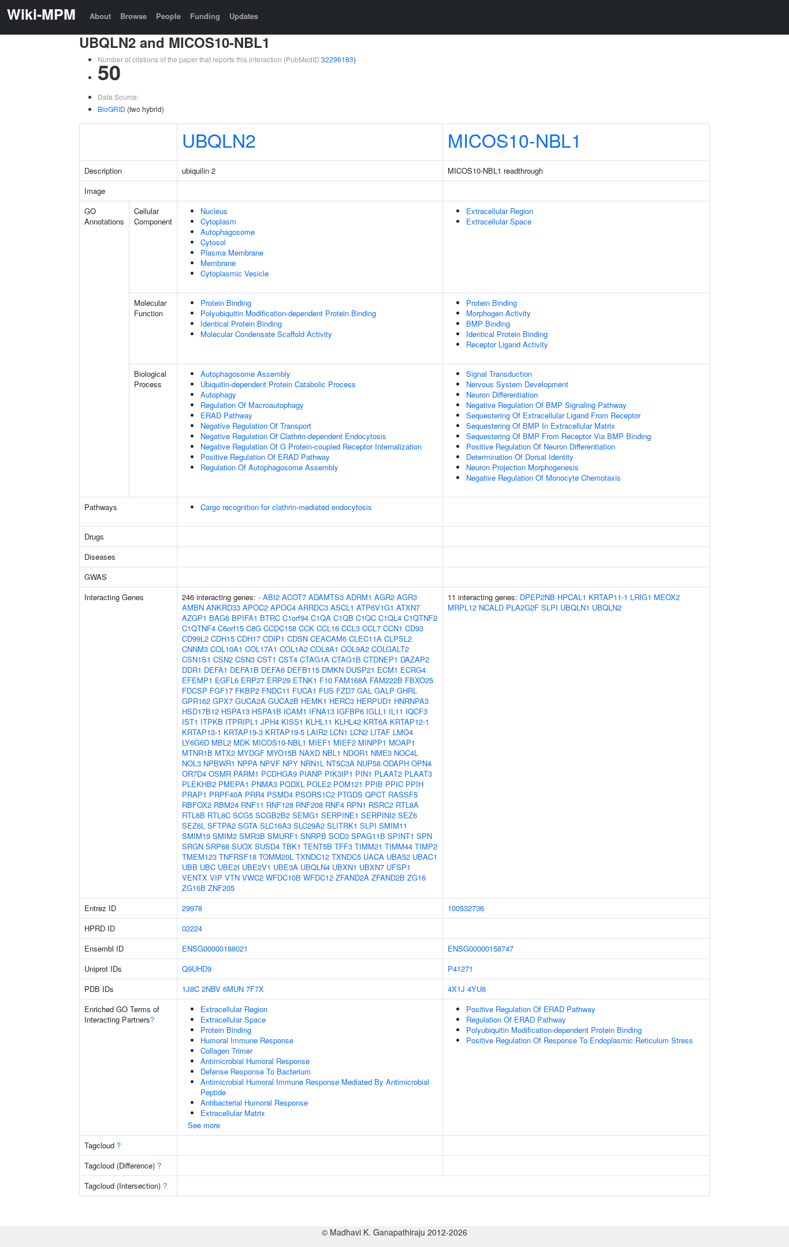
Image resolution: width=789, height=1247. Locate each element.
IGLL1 (376, 711)
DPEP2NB (537, 596)
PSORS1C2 (315, 794)
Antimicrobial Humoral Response (255, 1060)
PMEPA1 (233, 783)
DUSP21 (360, 669)
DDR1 (192, 669)
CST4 (287, 659)
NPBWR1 (219, 763)
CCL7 (371, 628)
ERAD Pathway (226, 415)
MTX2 (225, 752)
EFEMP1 (197, 680)
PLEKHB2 (199, 783)
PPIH (414, 783)
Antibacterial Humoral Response (254, 1102)
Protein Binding (225, 302)
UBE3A (285, 867)
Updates (243, 15)
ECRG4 (413, 669)
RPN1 (356, 804)
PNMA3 (264, 783)
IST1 (190, 721)
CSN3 (245, 659)
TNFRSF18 (237, 856)
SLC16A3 (275, 825)
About (100, 15)
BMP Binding (488, 323)
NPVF (270, 763)
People (168, 15)
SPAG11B (368, 835)
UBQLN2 (219, 139)
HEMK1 (314, 700)
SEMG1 (305, 815)
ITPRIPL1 (241, 721)
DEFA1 (216, 669)
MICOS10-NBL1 (515, 139)
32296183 (337, 59)
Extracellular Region (499, 210)
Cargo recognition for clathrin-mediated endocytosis (286, 506)
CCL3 (350, 628)
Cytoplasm (218, 221)
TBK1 (291, 846)
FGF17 (221, 690)
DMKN (333, 669)
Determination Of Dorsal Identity (520, 456)
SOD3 (339, 835)
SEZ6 (407, 815)
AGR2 (384, 596)
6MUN (233, 988)
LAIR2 (317, 732)
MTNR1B (197, 752)
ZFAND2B (388, 877)
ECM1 (387, 669)
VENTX (194, 877)
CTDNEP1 (380, 659)
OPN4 (421, 763)
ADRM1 (359, 596)
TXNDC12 (312, 856)
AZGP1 (194, 617)
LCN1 (339, 732)
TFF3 (343, 846)
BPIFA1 (245, 617)
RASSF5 (403, 794)
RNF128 (279, 804)
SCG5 (243, 815)
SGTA (248, 825)
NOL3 (191, 763)
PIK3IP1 (339, 773)
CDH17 (248, 638)
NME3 (381, 752)
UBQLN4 (315, 867)
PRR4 (255, 794)
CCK (306, 628)
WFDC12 (318, 877)
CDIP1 (274, 638)
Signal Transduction (499, 373)
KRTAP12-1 (409, 721)
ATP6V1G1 (375, 607)
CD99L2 (195, 638)
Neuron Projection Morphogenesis (522, 467)
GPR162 (196, 700)
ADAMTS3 (326, 596)
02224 (192, 928)
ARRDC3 (313, 607)
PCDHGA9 (279, 773)
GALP (384, 690)
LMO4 (403, 732)
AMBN (193, 607)
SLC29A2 (309, 825)
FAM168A (350, 680)
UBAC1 (424, 856)
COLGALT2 (390, 648)
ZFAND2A (352, 877)
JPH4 (269, 721)
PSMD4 (280, 794)
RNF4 (334, 804)
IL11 (396, 711)
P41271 (460, 968)
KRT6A (375, 721)
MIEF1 (319, 742)
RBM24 (226, 804)
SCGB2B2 (272, 815)
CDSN (297, 638)
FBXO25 (419, 680)
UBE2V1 (256, 867)
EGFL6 (227, 680)
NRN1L (312, 763)
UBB (190, 867)
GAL (364, 690)
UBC (207, 867)
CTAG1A (314, 659)
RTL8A (407, 804)
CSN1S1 (196, 659)
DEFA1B (244, 669)
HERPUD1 (374, 700)
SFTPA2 (221, 825)
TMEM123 (199, 856)
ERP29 (279, 680)
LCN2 (359, 732)
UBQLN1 (575, 607)
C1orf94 (295, 617)
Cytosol (213, 242)
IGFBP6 (350, 711)
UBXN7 (371, 867)
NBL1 (331, 752)
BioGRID (111, 109)
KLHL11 (319, 721)
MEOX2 (667, 596)
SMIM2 (225, 835)
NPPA (247, 763)
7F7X (255, 988)
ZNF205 (221, 887)
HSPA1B (266, 711)
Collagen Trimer (226, 1050)
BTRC (270, 617)
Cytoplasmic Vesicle (234, 273)
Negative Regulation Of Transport (255, 425)
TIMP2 (426, 846)
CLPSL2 (398, 638)
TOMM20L (276, 856)
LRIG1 (641, 596)
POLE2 (319, 783)
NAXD (309, 752)
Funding (205, 15)
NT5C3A (340, 763)
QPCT (375, 794)
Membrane (218, 262)
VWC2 (252, 877)
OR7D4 (194, 773)
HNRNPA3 (411, 700)
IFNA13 (321, 711)
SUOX (242, 846)
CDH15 (223, 638)
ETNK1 (305, 680)
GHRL (407, 690)
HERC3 (341, 700)
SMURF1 (282, 835)
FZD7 (345, 690)
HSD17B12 (200, 711)
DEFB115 (303, 669)
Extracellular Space (498, 221)
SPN (424, 835)
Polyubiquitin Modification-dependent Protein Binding (288, 313)
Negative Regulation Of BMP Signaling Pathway (546, 404)
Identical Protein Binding (241, 323)
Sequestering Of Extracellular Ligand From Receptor (553, 415)
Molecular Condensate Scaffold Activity (266, 333)
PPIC (394, 783)
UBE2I (229, 867)
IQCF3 (416, 711)
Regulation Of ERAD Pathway (516, 1019)
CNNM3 (195, 648)
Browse (133, 15)
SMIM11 (393, 825)
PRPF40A (226, 794)
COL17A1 (261, 648)
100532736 (466, 908)
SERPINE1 (340, 815)
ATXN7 (408, 607)
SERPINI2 (378, 815)
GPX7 (223, 700)
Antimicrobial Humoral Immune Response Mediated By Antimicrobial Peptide (314, 1087)
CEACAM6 (328, 638)
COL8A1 (324, 648)
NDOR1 (356, 752)
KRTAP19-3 (243, 732)
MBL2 (221, 742)
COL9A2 (355, 648)
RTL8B (193, 815)
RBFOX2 (196, 804)
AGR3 (407, 596)
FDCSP (194, 690)
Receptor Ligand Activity (507, 344)
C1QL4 (389, 617)
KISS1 (292, 721)
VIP (216, 877)
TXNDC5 (346, 856)
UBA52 (398, 856)
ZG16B (194, 887)
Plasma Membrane (231, 252)
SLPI (368, 825)
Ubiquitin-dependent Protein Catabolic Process (278, 384)
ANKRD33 (223, 607)
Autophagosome (227, 231)
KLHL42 (347, 721)
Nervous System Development (517, 384)
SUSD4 (267, 846)
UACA (373, 856)
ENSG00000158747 (480, 948)
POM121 (348, 783)
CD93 (414, 628)
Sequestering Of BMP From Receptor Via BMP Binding (558, 435)
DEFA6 (273, 669)
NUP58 (369, 763)
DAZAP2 (414, 659)
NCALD (491, 607)
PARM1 (246, 773)
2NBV (211, 988)
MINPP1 (372, 742)
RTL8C (218, 815)
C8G (253, 628)
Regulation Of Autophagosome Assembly (269, 467)
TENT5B (317, 846)
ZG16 (416, 877)
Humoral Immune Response (246, 1040)
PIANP (310, 773)
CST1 (266, 659)
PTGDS (350, 794)
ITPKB (211, 721)
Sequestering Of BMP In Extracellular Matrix (540, 425)
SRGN (192, 846)
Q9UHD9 (196, 968)
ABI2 (271, 596)
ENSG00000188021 (215, 948)
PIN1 (363, 773)
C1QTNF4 (198, 628)
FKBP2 (247, 690)
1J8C (190, 988)
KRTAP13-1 (201, 732)
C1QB (343, 617)
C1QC (366, 617)
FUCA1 (304, 690)
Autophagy (218, 394)
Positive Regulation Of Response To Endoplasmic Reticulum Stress (579, 1040)
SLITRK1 (342, 825)
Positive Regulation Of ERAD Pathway (265, 456)
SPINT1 (401, 835)
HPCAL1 (571, 596)
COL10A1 (226, 648)
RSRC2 (381, 804)
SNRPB (313, 835)
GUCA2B (283, 700)
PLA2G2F (522, 607)
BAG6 (219, 617)
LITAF (380, 732)
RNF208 (309, 804)
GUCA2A (250, 700)
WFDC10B (283, 877)
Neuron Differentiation (502, 394)
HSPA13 (235, 711)
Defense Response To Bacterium (255, 1071)
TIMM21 (368, 846)
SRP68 (217, 846)
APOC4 (283, 607)
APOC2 (255, 607)
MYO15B (282, 752)
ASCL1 (342, 607)
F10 (325, 680)
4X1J (456, 988)
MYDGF (251, 752)
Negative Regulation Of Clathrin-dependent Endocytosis (293, 435)
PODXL (292, 783)
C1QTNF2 (420, 617)
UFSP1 (398, 867)
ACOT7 (294, 596)
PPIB (374, 783)
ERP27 (253, 680)
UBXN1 (344, 867)
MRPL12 (462, 607)
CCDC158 (279, 628)
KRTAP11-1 (608, 596)
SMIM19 (196, 835)
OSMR (220, 773)
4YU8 (476, 988)
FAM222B (386, 680)
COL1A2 (294, 648)
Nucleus (214, 210)
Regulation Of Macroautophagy (252, 404)
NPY (290, 763)
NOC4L (406, 752)
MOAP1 (402, 742)
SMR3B (252, 835)
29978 (192, 908)
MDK (241, 742)
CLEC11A (365, 638)
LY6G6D (195, 742)
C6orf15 (231, 628)
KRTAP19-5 (284, 732)
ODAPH (396, 763)
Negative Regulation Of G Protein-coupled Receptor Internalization (311, 446)
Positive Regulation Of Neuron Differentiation (540, 446)
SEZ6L (193, 825)
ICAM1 (295, 711)
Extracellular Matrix (232, 1112)
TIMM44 (398, 846)
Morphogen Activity (498, 313)
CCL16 (328, 628)
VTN (232, 877)
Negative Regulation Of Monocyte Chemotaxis (543, 477)
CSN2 (223, 659)
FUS (326, 690)
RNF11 (252, 804)
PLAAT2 (388, 773)
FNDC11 (276, 690)
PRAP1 (194, 794)
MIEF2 (344, 742)
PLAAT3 (418, 773)
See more (204, 1124)
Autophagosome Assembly (245, 373)
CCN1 (393, 628)
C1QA (321, 617)
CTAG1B (346, 659)
